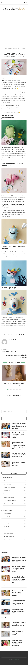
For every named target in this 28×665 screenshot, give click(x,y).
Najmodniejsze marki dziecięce (15, 487)
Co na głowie (15, 520)
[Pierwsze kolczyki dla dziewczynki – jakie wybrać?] (5, 634)
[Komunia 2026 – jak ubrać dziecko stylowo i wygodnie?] (5, 464)
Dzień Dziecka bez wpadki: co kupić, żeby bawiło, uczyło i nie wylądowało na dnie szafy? (19, 426)
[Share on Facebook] (18, 334)
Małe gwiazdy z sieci (15, 533)
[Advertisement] (14, 30)
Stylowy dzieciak (14, 516)
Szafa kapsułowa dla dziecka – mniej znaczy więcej (18, 611)
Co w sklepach (15, 523)
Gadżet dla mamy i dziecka (18, 46)
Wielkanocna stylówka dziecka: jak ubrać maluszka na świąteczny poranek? (18, 593)
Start (2, 46)
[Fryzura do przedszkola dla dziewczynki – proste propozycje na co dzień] (5, 625)
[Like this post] (16, 334)
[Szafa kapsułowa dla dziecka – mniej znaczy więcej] (5, 612)
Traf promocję (15, 490)
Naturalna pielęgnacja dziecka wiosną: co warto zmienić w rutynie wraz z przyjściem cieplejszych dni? (18, 445)
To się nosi (15, 526)
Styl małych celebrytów (15, 536)
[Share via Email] (23, 334)
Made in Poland (15, 484)
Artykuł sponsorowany (14, 477)
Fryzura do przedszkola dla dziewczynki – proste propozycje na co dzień (19, 624)
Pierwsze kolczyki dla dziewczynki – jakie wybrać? (17, 633)
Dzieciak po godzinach (15, 497)
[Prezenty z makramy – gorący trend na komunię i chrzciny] (14, 373)
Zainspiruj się (14, 530)
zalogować (8, 400)
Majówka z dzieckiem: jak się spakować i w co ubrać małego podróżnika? (19, 454)
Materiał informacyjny (14, 510)
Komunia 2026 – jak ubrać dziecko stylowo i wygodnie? (18, 464)
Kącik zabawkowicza (15, 507)
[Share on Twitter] (19, 334)
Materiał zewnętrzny (14, 513)
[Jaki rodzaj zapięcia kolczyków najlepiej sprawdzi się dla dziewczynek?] (5, 643)
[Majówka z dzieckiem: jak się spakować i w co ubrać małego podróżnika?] (5, 455)
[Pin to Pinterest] (21, 334)
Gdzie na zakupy (14, 480)
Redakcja (13, 56)
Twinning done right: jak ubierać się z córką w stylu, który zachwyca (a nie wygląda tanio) (19, 603)
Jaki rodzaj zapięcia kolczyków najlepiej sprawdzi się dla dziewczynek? (17, 643)
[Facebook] (24, 2)
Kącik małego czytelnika (15, 503)
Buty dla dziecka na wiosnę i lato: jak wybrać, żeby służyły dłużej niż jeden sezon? (19, 435)
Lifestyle (8, 46)
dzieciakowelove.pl (15, 659)
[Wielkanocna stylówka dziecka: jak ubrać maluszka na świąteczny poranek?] (5, 593)
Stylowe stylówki (15, 539)
